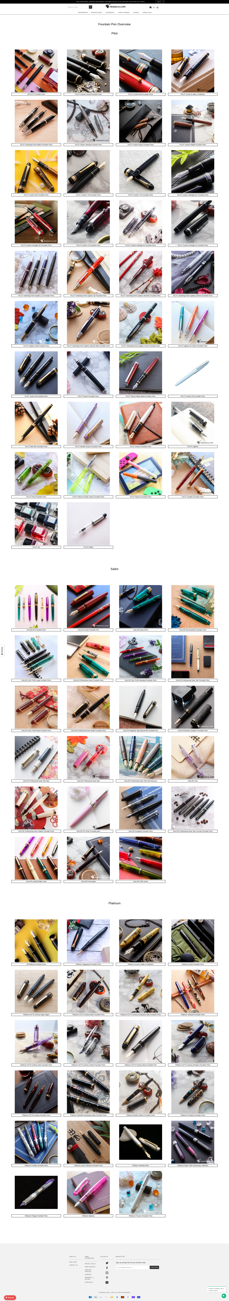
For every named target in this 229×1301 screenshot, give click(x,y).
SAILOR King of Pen (140, 630)
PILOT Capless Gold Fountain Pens (36, 346)
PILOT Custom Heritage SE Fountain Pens (36, 245)
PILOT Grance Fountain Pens (140, 446)
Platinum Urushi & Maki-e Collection (140, 964)
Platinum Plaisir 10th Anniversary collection (192, 1165)
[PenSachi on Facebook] (107, 1268)
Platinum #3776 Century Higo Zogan (36, 1014)
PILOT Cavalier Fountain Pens (193, 497)
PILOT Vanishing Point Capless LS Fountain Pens (36, 296)
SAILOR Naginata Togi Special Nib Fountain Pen (140, 730)
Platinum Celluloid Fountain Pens (193, 1014)
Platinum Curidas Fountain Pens (36, 1165)
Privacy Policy (90, 1263)
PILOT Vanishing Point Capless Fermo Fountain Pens (140, 346)
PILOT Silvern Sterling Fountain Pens (88, 145)
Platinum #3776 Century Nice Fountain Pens (36, 1065)
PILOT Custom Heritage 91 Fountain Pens (193, 245)
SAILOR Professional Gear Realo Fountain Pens (88, 730)
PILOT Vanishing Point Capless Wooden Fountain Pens (140, 296)
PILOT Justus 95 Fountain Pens (36, 396)
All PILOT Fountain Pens (36, 94)
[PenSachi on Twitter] (107, 1263)
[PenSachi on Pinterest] (107, 1278)
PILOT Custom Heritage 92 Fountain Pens (141, 245)
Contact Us (73, 1265)
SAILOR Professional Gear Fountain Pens (88, 680)
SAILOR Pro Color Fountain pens (88, 831)
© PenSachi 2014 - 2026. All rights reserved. (114, 1292)
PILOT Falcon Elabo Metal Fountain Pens (140, 396)
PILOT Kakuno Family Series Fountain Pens (88, 497)
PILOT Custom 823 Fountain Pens (36, 195)
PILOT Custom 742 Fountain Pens (140, 195)
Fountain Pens (96, 12)
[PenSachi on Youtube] (107, 1283)
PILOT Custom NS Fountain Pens (193, 396)
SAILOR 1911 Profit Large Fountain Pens (36, 680)
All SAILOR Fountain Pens (36, 630)
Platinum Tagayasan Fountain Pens (88, 964)
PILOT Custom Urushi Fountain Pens (88, 94)
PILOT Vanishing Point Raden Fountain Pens (36, 145)
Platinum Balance (88, 1216)
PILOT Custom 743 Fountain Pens (88, 195)
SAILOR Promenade (88, 881)
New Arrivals (83, 12)
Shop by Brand (123, 12)
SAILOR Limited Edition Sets (36, 881)
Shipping (88, 1274)
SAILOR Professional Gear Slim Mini (36, 781)
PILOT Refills (88, 547)
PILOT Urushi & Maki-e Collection (193, 94)
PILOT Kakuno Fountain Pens (140, 497)
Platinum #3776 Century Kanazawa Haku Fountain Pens (140, 1014)
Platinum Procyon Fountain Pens (140, 1216)
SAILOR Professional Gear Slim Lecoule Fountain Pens (193, 831)
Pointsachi (89, 1282)
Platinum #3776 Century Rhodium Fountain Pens (192, 1065)
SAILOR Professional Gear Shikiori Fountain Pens (36, 831)
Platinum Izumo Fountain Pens (193, 964)
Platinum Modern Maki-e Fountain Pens (140, 1115)
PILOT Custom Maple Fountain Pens (193, 145)
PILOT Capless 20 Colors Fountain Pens (192, 346)
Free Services (90, 1267)
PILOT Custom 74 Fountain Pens (88, 245)
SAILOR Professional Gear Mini (88, 781)
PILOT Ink (36, 547)
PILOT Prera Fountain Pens (36, 497)
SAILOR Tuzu (193, 781)
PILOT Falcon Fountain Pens (88, 396)
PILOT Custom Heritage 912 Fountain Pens (192, 195)
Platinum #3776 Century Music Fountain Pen (141, 1065)
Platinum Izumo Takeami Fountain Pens (88, 1165)
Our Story (73, 1262)
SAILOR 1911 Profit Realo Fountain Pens (36, 730)
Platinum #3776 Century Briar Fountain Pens (88, 1014)
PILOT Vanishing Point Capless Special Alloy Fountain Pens (88, 346)
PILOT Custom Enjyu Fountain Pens (141, 145)
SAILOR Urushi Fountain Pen (88, 630)
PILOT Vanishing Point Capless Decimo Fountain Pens (192, 296)
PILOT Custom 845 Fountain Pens (140, 94)
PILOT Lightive (192, 446)
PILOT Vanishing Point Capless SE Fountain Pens (88, 296)
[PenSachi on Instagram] (107, 1273)
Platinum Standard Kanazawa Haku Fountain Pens (88, 1115)
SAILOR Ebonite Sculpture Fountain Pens (193, 730)
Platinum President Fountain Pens (193, 1115)
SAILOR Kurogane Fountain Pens (141, 831)
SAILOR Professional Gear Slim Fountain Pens (193, 680)
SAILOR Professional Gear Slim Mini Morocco (140, 781)
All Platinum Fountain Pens (36, 964)
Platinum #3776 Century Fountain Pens (36, 1115)
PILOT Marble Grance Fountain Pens (88, 446)
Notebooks (110, 12)
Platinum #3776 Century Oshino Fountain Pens (88, 1065)
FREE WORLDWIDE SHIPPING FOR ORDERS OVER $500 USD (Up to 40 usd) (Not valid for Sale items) (110, 1)
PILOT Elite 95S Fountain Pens (36, 446)
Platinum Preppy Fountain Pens (36, 1216)
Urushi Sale (147, 12)
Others (136, 12)
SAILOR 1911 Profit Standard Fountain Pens (141, 680)
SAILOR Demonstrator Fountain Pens (192, 630)
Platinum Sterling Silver (140, 1165)
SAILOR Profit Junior (140, 881)
